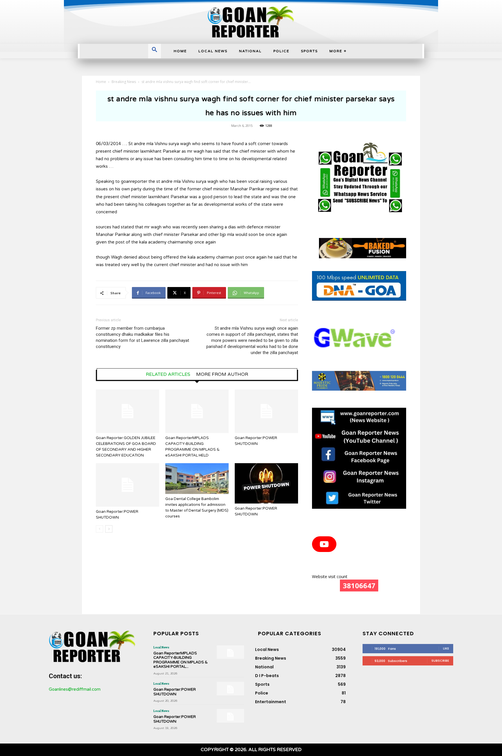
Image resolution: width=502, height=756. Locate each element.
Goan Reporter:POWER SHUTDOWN (174, 692)
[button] (154, 50)
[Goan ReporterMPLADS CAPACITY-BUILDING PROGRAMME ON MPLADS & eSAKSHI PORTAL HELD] (197, 411)
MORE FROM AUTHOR (222, 374)
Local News (161, 647)
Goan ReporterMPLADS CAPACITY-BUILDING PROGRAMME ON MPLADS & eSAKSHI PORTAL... (180, 660)
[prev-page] (99, 529)
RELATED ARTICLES (168, 374)
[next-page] (108, 529)
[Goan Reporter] (251, 22)
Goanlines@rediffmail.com (75, 689)
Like (446, 648)
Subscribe (440, 660)
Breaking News (124, 81)
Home (101, 81)
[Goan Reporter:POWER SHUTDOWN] (266, 411)
